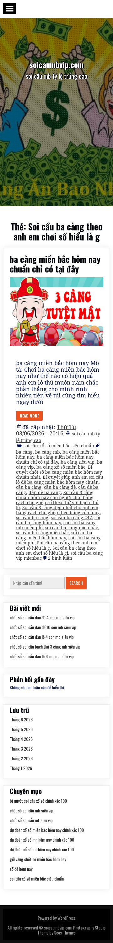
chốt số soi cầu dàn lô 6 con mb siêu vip (42, 656)
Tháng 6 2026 (21, 719)
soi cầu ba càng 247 (71, 517)
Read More (29, 415)
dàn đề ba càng (45, 492)
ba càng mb (47, 452)
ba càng (24, 452)
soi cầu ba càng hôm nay (58, 520)
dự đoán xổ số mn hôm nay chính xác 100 (42, 839)
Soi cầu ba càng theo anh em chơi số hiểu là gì (56, 550)
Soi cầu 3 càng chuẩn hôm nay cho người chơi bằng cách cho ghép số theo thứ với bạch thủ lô (57, 499)
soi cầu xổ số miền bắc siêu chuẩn (59, 446)
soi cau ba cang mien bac (71, 528)
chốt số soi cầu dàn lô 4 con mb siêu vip (42, 636)
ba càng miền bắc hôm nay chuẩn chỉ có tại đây (55, 264)
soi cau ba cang (32, 517)
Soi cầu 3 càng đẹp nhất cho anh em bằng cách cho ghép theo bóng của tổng (58, 509)
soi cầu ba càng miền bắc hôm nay (54, 535)
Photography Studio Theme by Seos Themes (71, 930)
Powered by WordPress (57, 917)
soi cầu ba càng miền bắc (42, 533)
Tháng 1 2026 (21, 768)
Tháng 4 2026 (21, 739)
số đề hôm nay (21, 868)
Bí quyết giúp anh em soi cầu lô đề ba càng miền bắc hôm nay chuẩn (59, 479)
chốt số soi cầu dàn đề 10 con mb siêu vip (43, 627)
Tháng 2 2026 (21, 758)
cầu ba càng (28, 487)
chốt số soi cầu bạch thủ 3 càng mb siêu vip (45, 646)
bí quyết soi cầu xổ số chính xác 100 (38, 800)
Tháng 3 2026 (21, 748)
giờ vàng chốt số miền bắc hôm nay (38, 859)
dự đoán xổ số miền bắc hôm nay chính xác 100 (47, 830)
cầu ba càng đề (60, 487)
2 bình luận (60, 558)
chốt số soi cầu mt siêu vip (31, 820)
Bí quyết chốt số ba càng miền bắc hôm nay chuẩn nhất (59, 472)
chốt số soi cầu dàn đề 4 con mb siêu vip (42, 617)
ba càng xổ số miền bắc (60, 467)
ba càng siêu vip (77, 462)
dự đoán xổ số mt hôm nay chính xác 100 (42, 849)
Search (76, 582)
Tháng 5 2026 (21, 729)
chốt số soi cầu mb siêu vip (31, 810)
